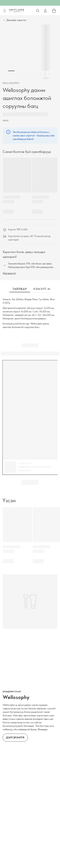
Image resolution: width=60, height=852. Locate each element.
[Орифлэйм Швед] (16, 10)
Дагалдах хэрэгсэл (16, 20)
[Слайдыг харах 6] (49, 74)
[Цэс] (4, 11)
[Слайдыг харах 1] (11, 74)
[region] (30, 51)
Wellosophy (11, 83)
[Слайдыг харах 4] (33, 74)
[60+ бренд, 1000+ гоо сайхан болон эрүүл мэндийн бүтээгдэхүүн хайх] (37, 10)
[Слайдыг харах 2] (19, 74)
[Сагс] (54, 10)
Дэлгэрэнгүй (9, 273)
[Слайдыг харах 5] (41, 74)
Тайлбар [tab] (20, 289)
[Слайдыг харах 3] (26, 74)
